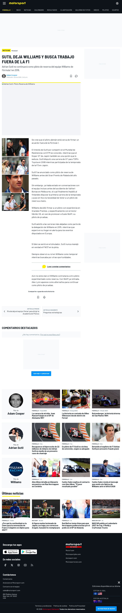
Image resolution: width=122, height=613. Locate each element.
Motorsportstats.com (74, 562)
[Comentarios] (77, 76)
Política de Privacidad (77, 606)
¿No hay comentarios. (41, 334)
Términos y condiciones (43, 606)
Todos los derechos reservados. (72, 609)
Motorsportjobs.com (73, 554)
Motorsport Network (51, 609)
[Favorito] (71, 76)
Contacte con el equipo (11, 587)
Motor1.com (70, 550)
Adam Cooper (11, 75)
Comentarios (7, 579)
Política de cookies (60, 606)
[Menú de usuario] (117, 3)
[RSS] (32, 565)
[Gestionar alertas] (44, 297)
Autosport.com (71, 558)
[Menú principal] (4, 3)
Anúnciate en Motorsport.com (13, 583)
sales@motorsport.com (11, 590)
